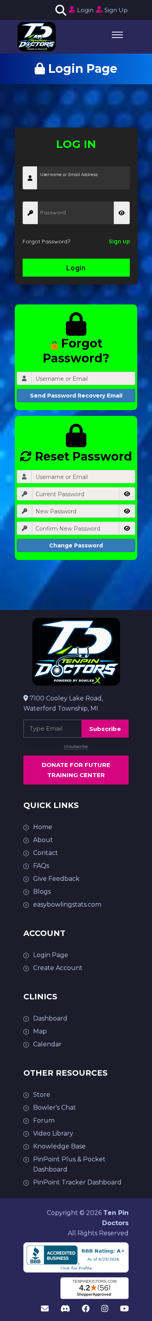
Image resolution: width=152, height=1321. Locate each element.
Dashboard (50, 1018)
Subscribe (105, 728)
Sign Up (116, 10)
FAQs (41, 865)
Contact (45, 853)
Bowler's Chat (54, 1107)
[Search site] (59, 10)
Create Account (58, 968)
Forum (44, 1120)
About (43, 840)
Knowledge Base (59, 1146)
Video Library (53, 1133)
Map (40, 1031)
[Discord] (65, 1309)
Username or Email (61, 378)
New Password (55, 511)
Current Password (59, 494)
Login (85, 10)
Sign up (119, 241)
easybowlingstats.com (67, 904)
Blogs (42, 891)
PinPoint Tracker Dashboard (77, 1182)
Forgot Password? (46, 241)
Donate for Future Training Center (76, 770)
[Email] (45, 1309)
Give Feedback (56, 878)
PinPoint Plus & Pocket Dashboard (69, 1164)
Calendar (47, 1044)
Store (41, 1094)
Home (42, 827)
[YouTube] (124, 1309)
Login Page (50, 955)
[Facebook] (86, 1309)
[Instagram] (104, 1309)
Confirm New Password (67, 528)
